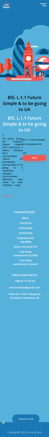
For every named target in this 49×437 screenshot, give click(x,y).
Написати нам (25, 418)
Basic (25, 218)
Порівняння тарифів (25, 239)
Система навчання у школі (25, 262)
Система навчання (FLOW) (25, 253)
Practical (25, 223)
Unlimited (25, 233)
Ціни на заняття (25, 246)
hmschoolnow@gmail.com (24, 287)
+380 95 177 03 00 (24, 281)
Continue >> (7, 196)
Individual (25, 228)
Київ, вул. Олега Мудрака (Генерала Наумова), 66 (24, 295)
